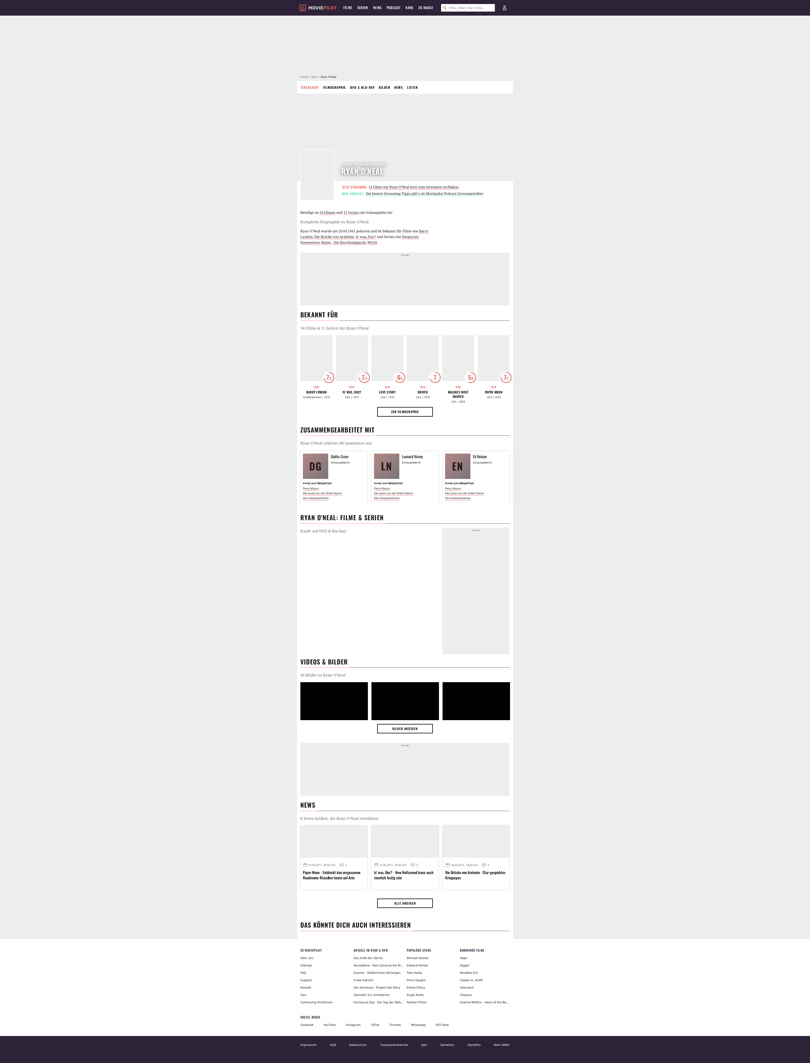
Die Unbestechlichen (316, 498)
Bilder (384, 87)
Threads (395, 1025)
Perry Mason (311, 488)
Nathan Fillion (417, 1002)
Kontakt (305, 987)
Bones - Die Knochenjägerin (343, 242)
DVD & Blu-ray (362, 87)
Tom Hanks (414, 973)
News (398, 87)
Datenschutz (358, 1045)
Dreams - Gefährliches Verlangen (377, 973)
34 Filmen (327, 212)
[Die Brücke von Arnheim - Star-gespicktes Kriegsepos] (476, 842)
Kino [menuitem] (409, 7)
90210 (372, 242)
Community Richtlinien (316, 1002)
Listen (412, 87)
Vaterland (467, 987)
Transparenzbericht (394, 1045)
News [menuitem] (377, 7)
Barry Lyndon (316, 392)
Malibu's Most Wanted (458, 394)
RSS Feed (442, 1025)
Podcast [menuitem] (394, 7)
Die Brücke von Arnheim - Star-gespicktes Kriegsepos (475, 875)
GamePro (474, 1045)
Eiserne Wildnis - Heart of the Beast (485, 1002)
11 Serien (351, 212)
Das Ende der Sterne (368, 958)
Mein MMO (502, 1045)
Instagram (353, 1025)
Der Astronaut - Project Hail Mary (377, 987)
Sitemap (306, 965)
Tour (303, 995)
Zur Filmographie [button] (405, 411)
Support (306, 980)
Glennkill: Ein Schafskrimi (371, 995)
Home (304, 77)
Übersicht (310, 87)
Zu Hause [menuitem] (425, 7)
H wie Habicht (363, 980)
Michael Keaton (418, 958)
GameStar (447, 1045)
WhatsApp (418, 1025)
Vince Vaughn (416, 980)
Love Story (387, 392)
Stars (314, 77)
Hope (463, 958)
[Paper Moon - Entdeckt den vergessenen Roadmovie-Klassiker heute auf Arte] (333, 842)
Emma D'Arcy (416, 987)
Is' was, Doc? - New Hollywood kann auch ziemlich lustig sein (403, 875)
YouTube (330, 1025)
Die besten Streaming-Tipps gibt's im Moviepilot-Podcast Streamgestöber (424, 193)
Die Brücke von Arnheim (334, 236)
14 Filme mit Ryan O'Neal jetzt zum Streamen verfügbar (414, 187)
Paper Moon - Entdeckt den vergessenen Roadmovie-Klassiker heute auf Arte (331, 875)
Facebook (306, 1025)
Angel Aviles (415, 995)
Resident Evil (469, 973)
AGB (333, 1045)
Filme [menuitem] (347, 7)
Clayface (466, 995)
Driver (423, 392)
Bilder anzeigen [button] (405, 728)
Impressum (308, 1045)
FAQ (303, 973)
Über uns (306, 958)
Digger (465, 965)
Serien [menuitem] (362, 7)
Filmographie (334, 87)
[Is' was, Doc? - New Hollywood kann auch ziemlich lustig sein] (404, 842)
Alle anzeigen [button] (405, 903)
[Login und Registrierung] (504, 8)
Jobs (424, 1045)
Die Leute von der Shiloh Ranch (322, 493)
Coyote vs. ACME (471, 980)
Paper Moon (493, 392)
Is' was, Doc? (366, 236)
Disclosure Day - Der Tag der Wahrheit (378, 1002)
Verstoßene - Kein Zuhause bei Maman (378, 965)
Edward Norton (417, 965)
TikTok (375, 1025)
